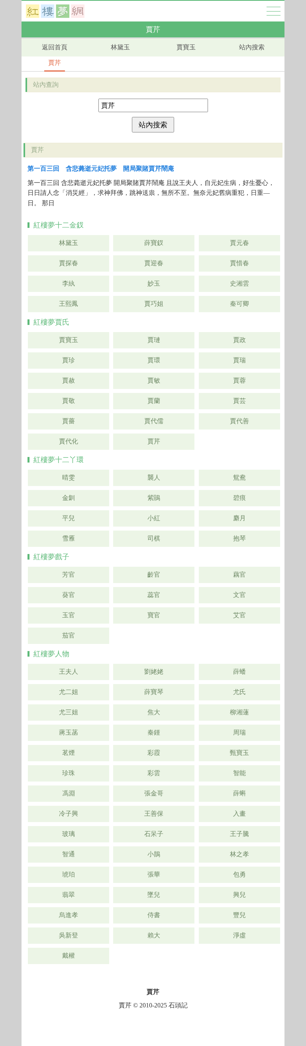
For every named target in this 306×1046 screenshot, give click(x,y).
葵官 (68, 594)
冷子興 (68, 813)
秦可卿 (239, 303)
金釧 (68, 497)
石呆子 (153, 833)
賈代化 (68, 441)
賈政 (239, 339)
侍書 (153, 915)
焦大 (153, 712)
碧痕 (239, 497)
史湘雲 (239, 283)
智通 (68, 854)
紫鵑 (153, 497)
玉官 (68, 615)
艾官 (239, 615)
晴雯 (68, 477)
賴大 (153, 935)
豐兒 (239, 915)
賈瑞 (239, 360)
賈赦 (68, 380)
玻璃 (68, 833)
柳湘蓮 (239, 712)
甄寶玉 (239, 752)
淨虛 (239, 935)
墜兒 (153, 894)
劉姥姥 (153, 671)
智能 (239, 773)
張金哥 (153, 793)
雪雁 (68, 538)
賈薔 (68, 421)
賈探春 (68, 263)
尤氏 (239, 691)
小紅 (153, 518)
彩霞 (153, 752)
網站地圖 (273, 11)
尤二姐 (68, 691)
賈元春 (239, 242)
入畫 (239, 813)
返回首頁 (54, 47)
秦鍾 (153, 732)
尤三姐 (68, 712)
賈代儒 (153, 421)
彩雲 (153, 773)
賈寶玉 (186, 47)
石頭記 (178, 1005)
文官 (239, 594)
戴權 (68, 955)
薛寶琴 (153, 691)
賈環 (153, 360)
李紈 (68, 283)
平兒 (68, 518)
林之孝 (239, 854)
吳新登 (68, 935)
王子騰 (239, 833)
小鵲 (153, 854)
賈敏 (153, 380)
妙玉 (153, 283)
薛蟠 (239, 671)
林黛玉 (120, 47)
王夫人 (68, 671)
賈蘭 (153, 400)
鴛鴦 (239, 477)
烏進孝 (68, 915)
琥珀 (68, 874)
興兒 (239, 894)
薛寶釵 (153, 242)
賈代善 (239, 421)
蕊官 (153, 594)
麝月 (239, 518)
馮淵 (68, 793)
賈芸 (239, 400)
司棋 (153, 538)
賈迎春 (153, 263)
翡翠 (68, 894)
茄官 (68, 635)
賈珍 (68, 360)
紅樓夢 (55, 11)
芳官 (68, 574)
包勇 (239, 874)
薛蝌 (239, 793)
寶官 (153, 615)
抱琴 (239, 538)
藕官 (239, 574)
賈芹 (54, 62)
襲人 (153, 477)
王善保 (153, 813)
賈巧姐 (153, 303)
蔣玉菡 (68, 732)
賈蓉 (239, 380)
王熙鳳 (68, 303)
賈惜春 (239, 263)
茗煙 (68, 752)
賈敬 (68, 400)
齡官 (153, 574)
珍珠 (68, 773)
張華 (153, 874)
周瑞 (239, 732)
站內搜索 (252, 47)
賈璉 (153, 339)
